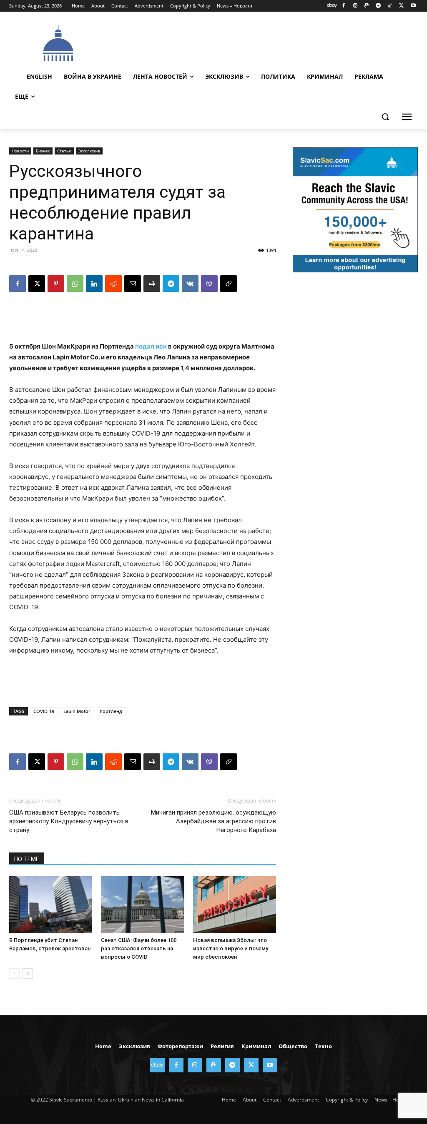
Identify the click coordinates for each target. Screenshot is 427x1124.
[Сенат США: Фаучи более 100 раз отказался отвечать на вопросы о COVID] (142, 904)
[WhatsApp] (75, 283)
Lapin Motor (76, 711)
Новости (20, 151)
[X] (401, 6)
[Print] (151, 283)
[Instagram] (355, 6)
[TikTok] (390, 6)
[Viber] (209, 283)
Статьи (64, 151)
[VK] (190, 283)
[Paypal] (367, 6)
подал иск (151, 346)
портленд (111, 711)
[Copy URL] (228, 283)
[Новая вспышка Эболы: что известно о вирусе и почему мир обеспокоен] (234, 904)
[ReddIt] (113, 283)
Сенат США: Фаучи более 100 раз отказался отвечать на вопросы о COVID (138, 948)
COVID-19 (43, 711)
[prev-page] (14, 973)
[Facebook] (343, 6)
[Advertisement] (259, 42)
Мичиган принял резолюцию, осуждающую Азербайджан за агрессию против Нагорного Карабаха (213, 821)
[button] (385, 117)
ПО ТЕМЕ (26, 859)
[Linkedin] (94, 283)
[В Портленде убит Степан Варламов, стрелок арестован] (50, 904)
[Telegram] (378, 6)
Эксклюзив (89, 151)
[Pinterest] (56, 283)
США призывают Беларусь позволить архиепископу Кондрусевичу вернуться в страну (68, 821)
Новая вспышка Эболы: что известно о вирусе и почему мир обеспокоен (230, 948)
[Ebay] (332, 6)
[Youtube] (413, 6)
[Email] (132, 283)
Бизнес (43, 151)
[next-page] (28, 973)
